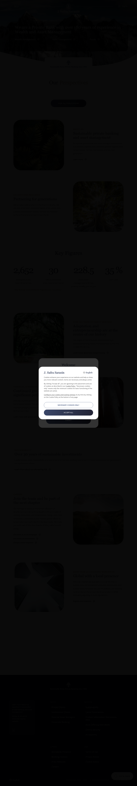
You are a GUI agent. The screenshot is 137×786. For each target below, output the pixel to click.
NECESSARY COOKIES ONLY (68, 405)
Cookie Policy (70, 386)
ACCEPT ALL (68, 412)
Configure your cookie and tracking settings (59, 395)
